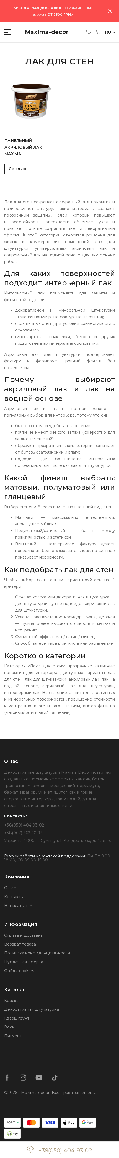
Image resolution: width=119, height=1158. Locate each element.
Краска (11, 1000)
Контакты (14, 896)
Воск (9, 1027)
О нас (10, 887)
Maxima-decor (47, 32)
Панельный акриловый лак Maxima (23, 147)
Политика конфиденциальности (37, 953)
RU (108, 32)
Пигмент (13, 1035)
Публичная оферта (23, 961)
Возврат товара (20, 944)
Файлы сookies (19, 970)
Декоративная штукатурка (31, 1009)
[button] (8, 32)
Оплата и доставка (23, 935)
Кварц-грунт (16, 1018)
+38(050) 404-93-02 (65, 1150)
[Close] (110, 11)
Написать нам (18, 905)
